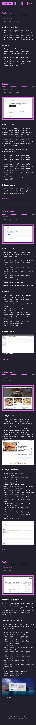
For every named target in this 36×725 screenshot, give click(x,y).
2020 (4, 380)
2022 (4, 21)
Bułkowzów (7, 372)
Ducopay (6, 84)
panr (25, 719)
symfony (17, 92)
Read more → (6, 71)
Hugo (25, 716)
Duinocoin (5, 133)
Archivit (6, 13)
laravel (17, 21)
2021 (4, 92)
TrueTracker (8, 211)
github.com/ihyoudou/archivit (21, 39)
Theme (14, 719)
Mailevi (6, 562)
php (9, 21)
